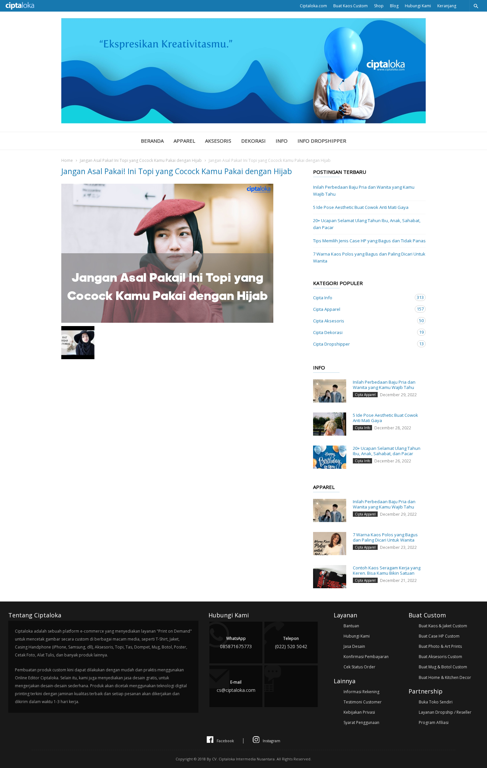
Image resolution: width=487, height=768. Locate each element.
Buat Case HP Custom (439, 636)
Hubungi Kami (418, 6)
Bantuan (351, 626)
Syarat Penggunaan (361, 722)
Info (282, 140)
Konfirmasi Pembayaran (366, 656)
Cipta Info (362, 297)
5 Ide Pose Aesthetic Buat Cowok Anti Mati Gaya (360, 207)
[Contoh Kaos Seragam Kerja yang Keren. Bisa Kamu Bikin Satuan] (329, 576)
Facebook (225, 740)
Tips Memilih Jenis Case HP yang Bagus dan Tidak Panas (369, 241)
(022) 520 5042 (291, 642)
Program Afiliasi (434, 722)
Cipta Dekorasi (362, 332)
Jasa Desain (354, 646)
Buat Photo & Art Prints (440, 646)
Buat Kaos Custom (350, 6)
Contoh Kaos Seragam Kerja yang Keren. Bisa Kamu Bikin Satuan (386, 570)
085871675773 (236, 642)
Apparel (184, 140)
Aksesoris (218, 140)
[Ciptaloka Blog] (243, 121)
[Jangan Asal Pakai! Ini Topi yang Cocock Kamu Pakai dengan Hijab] (180, 253)
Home (67, 160)
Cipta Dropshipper (362, 344)
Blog (394, 6)
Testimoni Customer (363, 702)
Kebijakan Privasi (359, 712)
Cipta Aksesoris (362, 320)
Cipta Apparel (362, 309)
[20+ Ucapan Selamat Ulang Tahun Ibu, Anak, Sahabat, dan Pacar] (329, 457)
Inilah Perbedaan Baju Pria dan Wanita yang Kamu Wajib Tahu (363, 190)
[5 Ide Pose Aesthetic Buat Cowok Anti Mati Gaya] (329, 424)
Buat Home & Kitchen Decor (445, 677)
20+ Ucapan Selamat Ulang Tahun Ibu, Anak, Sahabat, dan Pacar (366, 223)
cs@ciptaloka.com (236, 686)
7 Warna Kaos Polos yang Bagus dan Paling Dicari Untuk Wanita (369, 257)
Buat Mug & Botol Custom (443, 667)
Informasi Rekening (361, 692)
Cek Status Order (359, 667)
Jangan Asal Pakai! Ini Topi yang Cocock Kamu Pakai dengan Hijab (141, 160)
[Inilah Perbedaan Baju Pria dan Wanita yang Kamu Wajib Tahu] (329, 391)
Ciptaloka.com (313, 6)
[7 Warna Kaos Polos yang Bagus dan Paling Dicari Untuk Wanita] (329, 543)
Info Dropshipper (322, 140)
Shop (379, 6)
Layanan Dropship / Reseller (445, 712)
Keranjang (446, 6)
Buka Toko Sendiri (436, 702)
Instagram (271, 740)
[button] (475, 6)
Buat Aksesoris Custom (440, 656)
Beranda (152, 140)
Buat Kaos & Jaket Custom (443, 626)
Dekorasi (253, 140)
